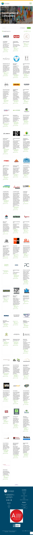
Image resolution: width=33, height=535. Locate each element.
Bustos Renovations (6, 89)
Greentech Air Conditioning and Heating (26, 139)
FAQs (24, 494)
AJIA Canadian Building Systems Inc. (16, 42)
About (24, 497)
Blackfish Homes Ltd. (6, 63)
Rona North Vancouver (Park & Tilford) (6, 321)
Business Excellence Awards (24, 499)
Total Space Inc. (15, 416)
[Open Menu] (30, 3)
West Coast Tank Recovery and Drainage (16, 444)
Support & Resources (24, 495)
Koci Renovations (26, 165)
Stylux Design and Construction (26, 365)
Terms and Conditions (12, 531)
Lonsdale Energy (6, 191)
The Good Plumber (26, 390)
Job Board (24, 505)
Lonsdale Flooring (16, 191)
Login (25, 507)
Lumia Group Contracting (25, 192)
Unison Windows (5, 443)
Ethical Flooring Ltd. (26, 115)
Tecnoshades (15, 390)
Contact (24, 498)
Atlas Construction (26, 41)
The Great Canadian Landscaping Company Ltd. (6, 417)
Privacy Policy (6, 531)
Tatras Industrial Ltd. (6, 390)
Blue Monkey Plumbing (15, 64)
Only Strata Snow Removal (6, 246)
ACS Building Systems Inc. (5, 42)
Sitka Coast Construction (25, 340)
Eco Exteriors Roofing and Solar (16, 116)
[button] (2, 31)
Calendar (9, 506)
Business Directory (24, 504)
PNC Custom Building (15, 296)
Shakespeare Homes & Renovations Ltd (16, 340)
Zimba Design (5, 469)
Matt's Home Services (5, 222)
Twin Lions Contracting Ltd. (25, 417)
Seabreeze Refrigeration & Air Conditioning (26, 321)
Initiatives (24, 493)
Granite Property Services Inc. (5, 139)
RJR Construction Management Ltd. (26, 296)
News (9, 507)
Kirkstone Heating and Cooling (16, 166)
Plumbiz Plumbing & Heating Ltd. (6, 296)
